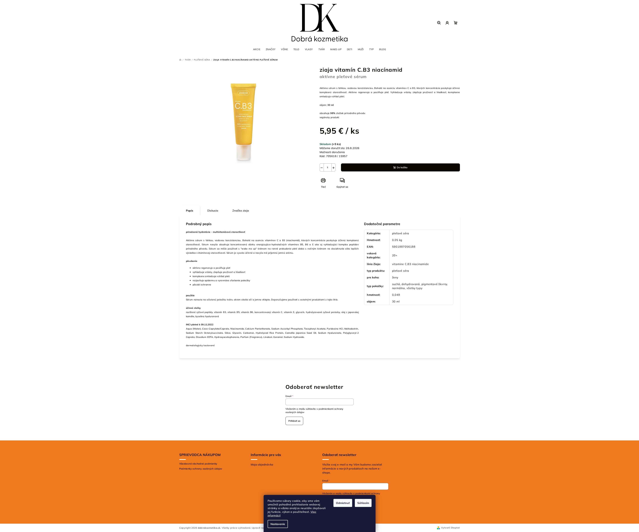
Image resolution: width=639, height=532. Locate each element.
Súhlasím (363, 503)
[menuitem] (256, 49)
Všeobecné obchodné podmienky (198, 463)
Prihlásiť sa (294, 420)
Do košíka (402, 167)
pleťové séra (400, 233)
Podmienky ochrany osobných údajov (200, 469)
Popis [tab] (189, 210)
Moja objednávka (262, 464)
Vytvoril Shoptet (450, 527)
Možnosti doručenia (332, 152)
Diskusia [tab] (212, 210)
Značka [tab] (240, 210)
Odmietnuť (343, 503)
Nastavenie (277, 524)
